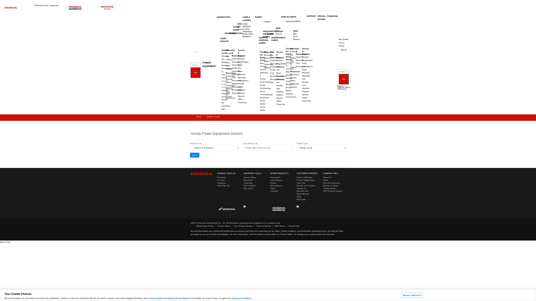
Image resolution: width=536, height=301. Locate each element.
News (325, 180)
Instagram (221, 183)
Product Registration (306, 180)
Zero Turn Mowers (247, 35)
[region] (268, 295)
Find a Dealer (250, 186)
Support (241, 93)
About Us (327, 177)
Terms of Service (263, 226)
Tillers (246, 29)
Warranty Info (302, 191)
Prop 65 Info (294, 226)
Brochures (248, 180)
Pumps (258, 17)
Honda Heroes (329, 188)
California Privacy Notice (177, 298)
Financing (242, 102)
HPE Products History (332, 191)
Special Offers (344, 87)
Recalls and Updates (306, 186)
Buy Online (248, 188)
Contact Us (301, 188)
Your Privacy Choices (243, 226)
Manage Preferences (412, 295)
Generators (223, 17)
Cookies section (264, 234)
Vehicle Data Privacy (205, 226)
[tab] (248, 25)
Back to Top (5, 242)
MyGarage (301, 199)
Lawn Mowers (246, 25)
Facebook (221, 177)
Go (195, 72)
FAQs (299, 197)
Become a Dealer (330, 186)
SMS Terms (280, 226)
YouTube (221, 180)
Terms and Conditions (241, 298)
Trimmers (247, 32)
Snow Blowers (288, 17)
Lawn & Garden (246, 18)
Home (198, 117)
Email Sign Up (223, 186)
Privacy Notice (224, 226)
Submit (195, 155)
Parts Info (301, 183)
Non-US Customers (331, 183)
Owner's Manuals (304, 177)
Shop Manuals (303, 194)
